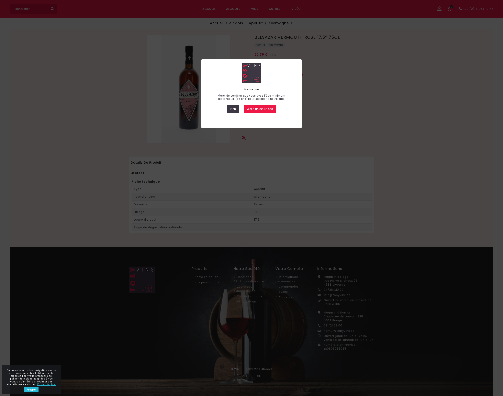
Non (233, 109)
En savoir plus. (46, 384)
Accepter (31, 389)
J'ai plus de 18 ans (260, 109)
